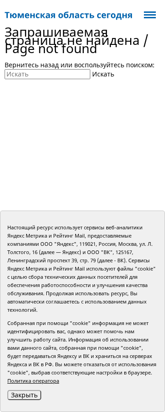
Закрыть (24, 394)
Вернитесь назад (32, 64)
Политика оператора (33, 380)
